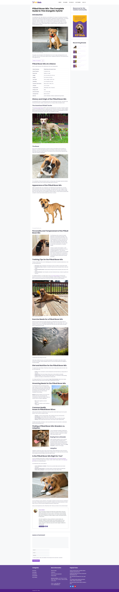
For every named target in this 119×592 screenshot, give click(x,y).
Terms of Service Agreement (56, 573)
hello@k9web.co (57, 584)
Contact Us (53, 572)
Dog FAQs (34, 570)
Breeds (60, 2)
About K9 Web (53, 570)
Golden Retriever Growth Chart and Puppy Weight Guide (81, 65)
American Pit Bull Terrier (38, 107)
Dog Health (71, 2)
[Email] (45, 526)
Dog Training (78, 2)
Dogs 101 (84, 2)
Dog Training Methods (55, 275)
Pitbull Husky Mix (53, 458)
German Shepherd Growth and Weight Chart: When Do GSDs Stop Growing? (81, 46)
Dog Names (65, 2)
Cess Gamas (42, 509)
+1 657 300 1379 (57, 583)
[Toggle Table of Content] (42, 61)
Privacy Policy (53, 575)
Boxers (33, 148)
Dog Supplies (34, 575)
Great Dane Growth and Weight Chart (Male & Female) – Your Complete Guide (81, 56)
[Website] (47, 526)
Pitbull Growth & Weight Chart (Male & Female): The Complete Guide (81, 51)
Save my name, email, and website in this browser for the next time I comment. (48, 557)
